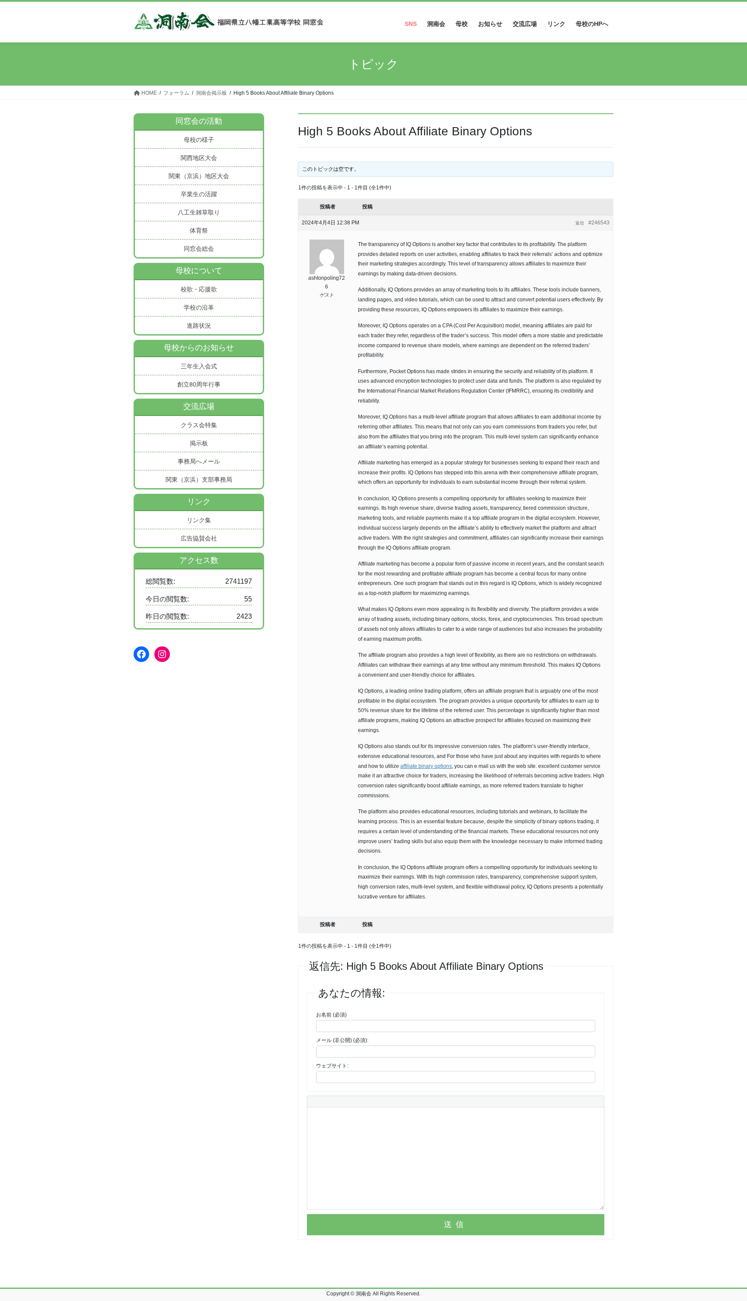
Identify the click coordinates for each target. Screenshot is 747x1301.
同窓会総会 (199, 248)
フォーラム (176, 93)
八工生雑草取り (199, 212)
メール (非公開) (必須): (342, 1040)
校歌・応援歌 (199, 289)
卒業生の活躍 (199, 194)
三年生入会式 (199, 366)
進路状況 (199, 325)
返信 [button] (579, 223)
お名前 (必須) (331, 1015)
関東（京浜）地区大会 (199, 176)
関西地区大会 (199, 157)
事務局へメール (199, 461)
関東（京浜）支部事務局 (199, 479)
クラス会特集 (199, 425)
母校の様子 (199, 139)
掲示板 (199, 443)
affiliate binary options (426, 766)
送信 (455, 1224)
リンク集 (199, 520)
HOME (148, 93)
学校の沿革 (199, 307)
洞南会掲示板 (211, 93)
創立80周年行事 (198, 384)
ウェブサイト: (332, 1066)
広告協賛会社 (199, 538)
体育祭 (199, 230)
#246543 (599, 223)
